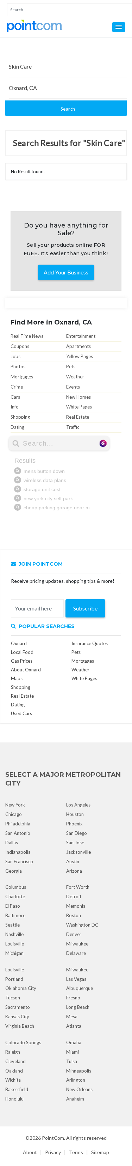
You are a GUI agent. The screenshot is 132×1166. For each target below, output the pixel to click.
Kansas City (17, 1016)
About (30, 1152)
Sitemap (100, 1152)
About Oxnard (26, 669)
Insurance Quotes (89, 643)
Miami (72, 1052)
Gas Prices (21, 661)
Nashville (14, 934)
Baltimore (15, 915)
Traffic (72, 427)
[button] (118, 27)
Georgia (13, 871)
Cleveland (15, 1061)
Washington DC (82, 925)
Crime (17, 387)
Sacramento (17, 1007)
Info (15, 407)
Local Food (22, 652)
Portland (14, 979)
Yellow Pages (79, 356)
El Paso (12, 906)
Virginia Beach (19, 1026)
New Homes (78, 397)
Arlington (75, 1080)
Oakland (14, 1071)
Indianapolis (17, 852)
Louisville (14, 944)
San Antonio (17, 833)
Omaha (73, 1042)
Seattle (12, 925)
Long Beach (77, 1007)
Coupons (20, 346)
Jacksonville (78, 852)
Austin (72, 861)
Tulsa (71, 1061)
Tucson (12, 997)
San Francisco (19, 861)
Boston (73, 915)
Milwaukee (77, 944)
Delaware (76, 953)
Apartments (78, 346)
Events (73, 387)
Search (68, 109)
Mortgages (22, 376)
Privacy (53, 1152)
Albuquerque (79, 988)
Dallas (11, 842)
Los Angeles (78, 805)
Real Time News (27, 336)
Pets (70, 366)
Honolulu (14, 1099)
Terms (76, 1152)
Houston (75, 814)
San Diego (76, 833)
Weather (75, 376)
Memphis (75, 906)
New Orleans (79, 1089)
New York (15, 805)
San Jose (75, 842)
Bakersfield (16, 1089)
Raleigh (12, 1052)
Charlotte (15, 896)
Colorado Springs (23, 1042)
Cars (15, 397)
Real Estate (77, 417)
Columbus (15, 887)
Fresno (73, 997)
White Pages (79, 407)
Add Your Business (66, 272)
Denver (73, 934)
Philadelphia (17, 823)
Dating (17, 427)
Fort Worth (77, 887)
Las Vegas (76, 979)
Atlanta (73, 1026)
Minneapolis (78, 1071)
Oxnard (19, 643)
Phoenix (74, 823)
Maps (17, 678)
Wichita (13, 1080)
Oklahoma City (20, 988)
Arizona (74, 871)
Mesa (71, 1016)
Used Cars (21, 713)
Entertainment (80, 336)
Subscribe (85, 608)
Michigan (14, 953)
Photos (18, 366)
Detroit (73, 896)
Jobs (15, 356)
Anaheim (75, 1099)
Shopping (20, 417)
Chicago (13, 814)
